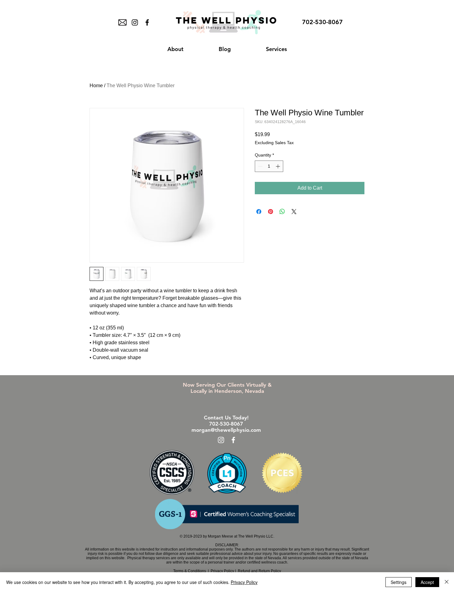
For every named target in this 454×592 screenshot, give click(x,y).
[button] (175, 49)
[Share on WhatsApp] (282, 211)
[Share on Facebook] (259, 211)
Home (96, 85)
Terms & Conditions (189, 571)
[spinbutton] (269, 166)
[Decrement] (259, 166)
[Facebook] (147, 22)
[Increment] (278, 166)
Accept (427, 582)
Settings (398, 582)
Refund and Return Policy (259, 571)
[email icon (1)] (122, 22)
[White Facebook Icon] (233, 440)
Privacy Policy (222, 571)
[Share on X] (294, 211)
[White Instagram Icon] (221, 440)
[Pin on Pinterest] (270, 211)
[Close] (446, 582)
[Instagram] (135, 22)
